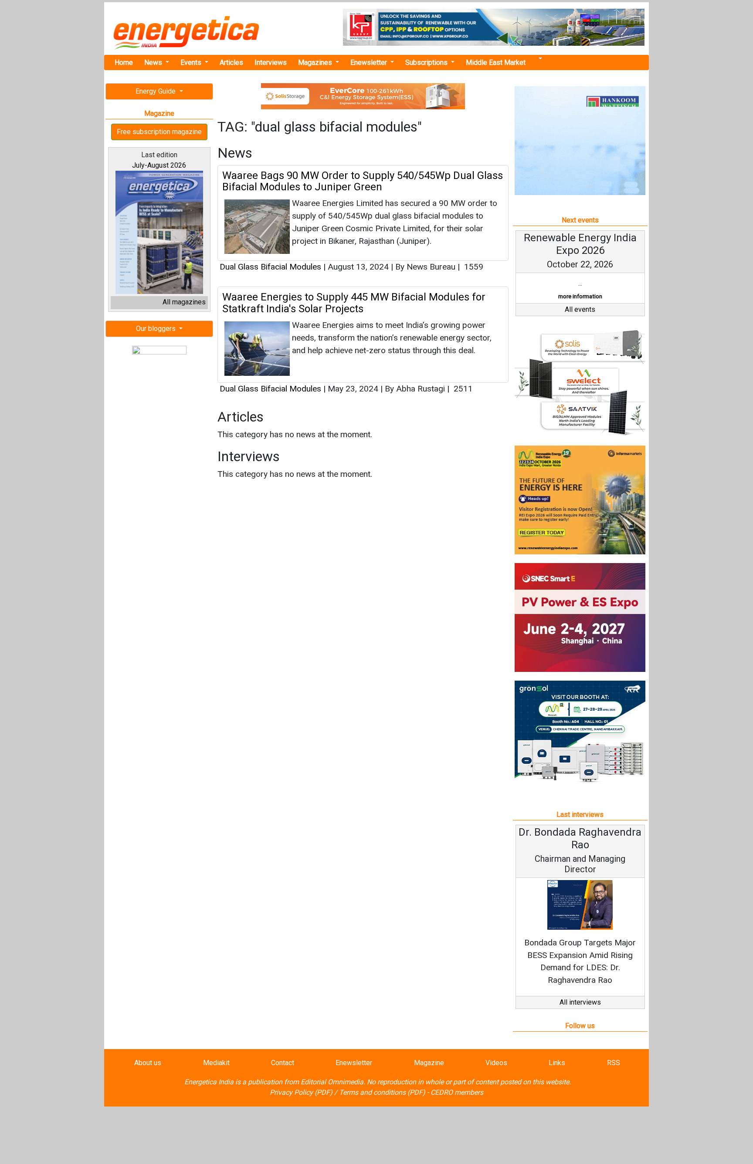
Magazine (429, 1063)
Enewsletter (369, 62)
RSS (613, 1063)
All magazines (184, 302)
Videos (496, 1063)
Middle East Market (496, 62)
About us (147, 1063)
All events (580, 309)
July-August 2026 (159, 165)
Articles (231, 62)
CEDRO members (457, 1092)
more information (580, 296)
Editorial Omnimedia (332, 1082)
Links (557, 1063)
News (154, 62)
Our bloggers (156, 328)
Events (191, 62)
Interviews (270, 62)
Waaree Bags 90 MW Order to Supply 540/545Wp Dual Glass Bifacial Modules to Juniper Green (362, 181)
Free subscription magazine (159, 132)
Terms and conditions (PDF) (382, 1092)
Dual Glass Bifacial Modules (270, 267)
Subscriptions (427, 62)
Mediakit (216, 1063)
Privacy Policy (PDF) (301, 1092)
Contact (282, 1063)
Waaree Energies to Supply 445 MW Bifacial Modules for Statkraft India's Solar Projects (353, 302)
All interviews (580, 1002)
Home (124, 62)
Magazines (316, 62)
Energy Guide (156, 91)
